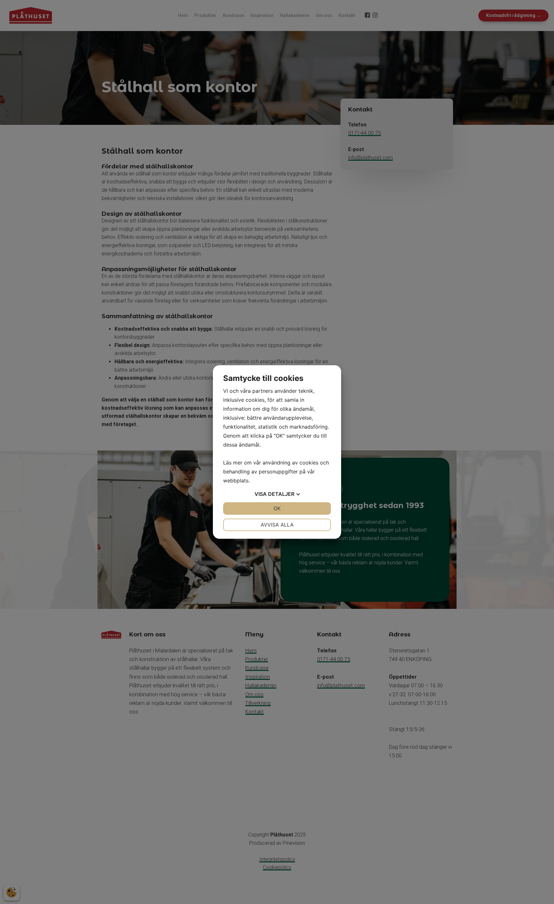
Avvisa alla (277, 524)
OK (277, 508)
